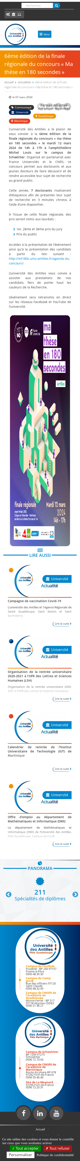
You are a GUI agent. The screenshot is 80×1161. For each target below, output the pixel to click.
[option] (40, 888)
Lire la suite (62, 623)
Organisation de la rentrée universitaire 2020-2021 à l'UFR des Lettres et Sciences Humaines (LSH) (40, 676)
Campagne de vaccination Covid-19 (34, 601)
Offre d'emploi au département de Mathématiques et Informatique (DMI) (40, 819)
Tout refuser (59, 1148)
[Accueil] (15, 34)
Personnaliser (20, 1154)
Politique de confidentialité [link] (55, 1155)
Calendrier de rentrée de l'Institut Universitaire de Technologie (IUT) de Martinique (40, 751)
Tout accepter (27, 1148)
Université (22, 112)
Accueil (9, 82)
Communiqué (23, 107)
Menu (47, 34)
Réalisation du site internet (14, 1123)
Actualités (24, 82)
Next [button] (73, 893)
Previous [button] (6, 893)
